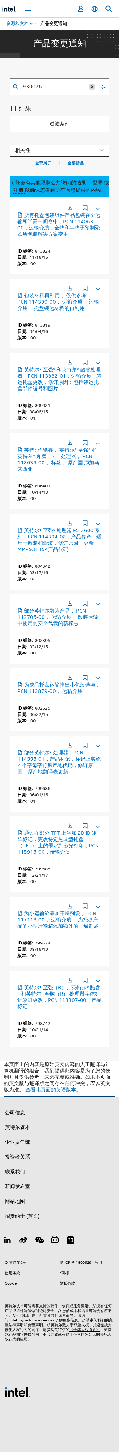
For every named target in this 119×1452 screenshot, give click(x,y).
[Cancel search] (92, 87)
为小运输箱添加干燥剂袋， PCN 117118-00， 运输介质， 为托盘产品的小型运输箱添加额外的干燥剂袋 (58, 919)
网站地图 (15, 1201)
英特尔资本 (17, 1127)
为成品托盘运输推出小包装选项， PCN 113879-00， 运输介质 (58, 688)
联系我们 (15, 1172)
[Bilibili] (55, 1241)
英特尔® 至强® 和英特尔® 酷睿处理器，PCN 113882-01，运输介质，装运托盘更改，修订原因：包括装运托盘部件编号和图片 (59, 379)
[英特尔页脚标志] (17, 1392)
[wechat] (39, 1241)
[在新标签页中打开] (70, 208)
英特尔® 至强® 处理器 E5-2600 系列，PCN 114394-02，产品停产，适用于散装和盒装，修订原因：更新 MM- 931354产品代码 (59, 540)
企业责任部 (17, 1142)
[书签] (85, 208)
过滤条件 (60, 124)
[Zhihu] (70, 1241)
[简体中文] (94, 9)
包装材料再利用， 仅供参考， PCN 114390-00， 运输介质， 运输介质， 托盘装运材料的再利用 (58, 302)
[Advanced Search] (101, 87)
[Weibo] (23, 1241)
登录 (97, 183)
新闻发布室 (17, 1186)
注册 (19, 190)
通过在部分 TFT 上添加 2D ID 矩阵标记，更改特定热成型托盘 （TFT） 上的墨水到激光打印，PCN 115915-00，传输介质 (58, 842)
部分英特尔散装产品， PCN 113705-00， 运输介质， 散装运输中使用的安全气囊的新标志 (57, 617)
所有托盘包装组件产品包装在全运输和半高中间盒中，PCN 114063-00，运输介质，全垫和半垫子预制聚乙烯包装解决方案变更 (58, 224)
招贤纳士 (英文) (22, 1216)
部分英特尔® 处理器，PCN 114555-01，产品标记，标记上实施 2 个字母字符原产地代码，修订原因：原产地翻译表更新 (59, 762)
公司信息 (15, 1113)
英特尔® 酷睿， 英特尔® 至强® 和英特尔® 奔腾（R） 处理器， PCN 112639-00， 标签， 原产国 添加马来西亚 (58, 459)
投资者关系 (17, 1157)
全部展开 (43, 163)
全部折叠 (76, 163)
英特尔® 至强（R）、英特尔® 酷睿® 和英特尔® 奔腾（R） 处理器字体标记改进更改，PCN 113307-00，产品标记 (59, 997)
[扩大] (97, 207)
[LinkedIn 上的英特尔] (7, 1241)
